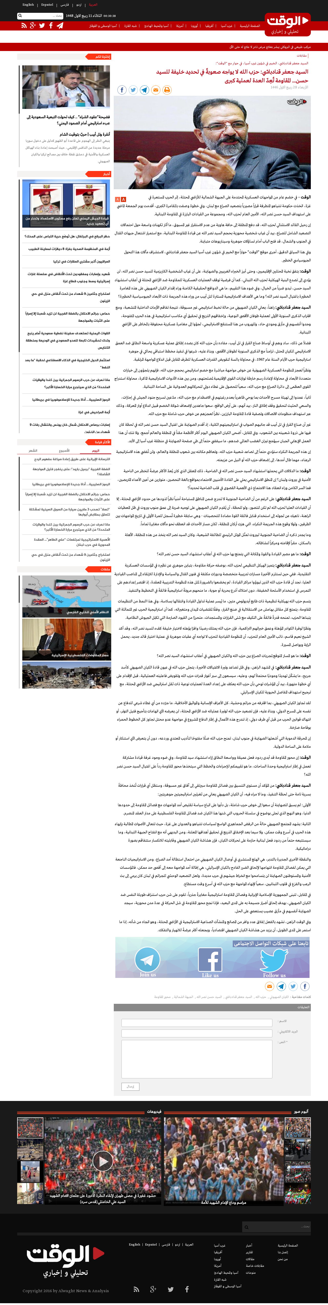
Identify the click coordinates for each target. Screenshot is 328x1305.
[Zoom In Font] (123, 201)
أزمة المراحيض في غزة (94, 412)
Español (47, 5)
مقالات (250, 1259)
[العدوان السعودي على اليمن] (66, 683)
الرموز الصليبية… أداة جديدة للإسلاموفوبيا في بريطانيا (71, 400)
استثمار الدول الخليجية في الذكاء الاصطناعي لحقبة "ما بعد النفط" (67, 364)
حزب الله (261, 997)
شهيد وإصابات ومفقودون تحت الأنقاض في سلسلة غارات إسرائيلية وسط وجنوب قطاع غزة (69, 277)
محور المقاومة (162, 997)
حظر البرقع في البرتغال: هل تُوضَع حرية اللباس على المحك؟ (67, 236)
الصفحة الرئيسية (250, 26)
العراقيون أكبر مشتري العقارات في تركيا (81, 262)
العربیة (93, 5)
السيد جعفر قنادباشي (239, 997)
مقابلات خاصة (255, 1266)
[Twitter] (171, 1290)
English (28, 5)
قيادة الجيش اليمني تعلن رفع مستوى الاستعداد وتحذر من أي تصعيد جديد (67, 221)
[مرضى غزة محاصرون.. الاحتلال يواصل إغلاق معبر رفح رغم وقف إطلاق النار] (30, 1193)
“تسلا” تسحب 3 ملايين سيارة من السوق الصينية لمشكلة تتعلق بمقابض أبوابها (69, 512)
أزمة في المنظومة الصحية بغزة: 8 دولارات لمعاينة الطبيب (69, 249)
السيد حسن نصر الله (210, 997)
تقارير (249, 1252)
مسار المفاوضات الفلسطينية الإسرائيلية (80, 655)
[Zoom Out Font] (117, 201)
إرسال (130, 1087)
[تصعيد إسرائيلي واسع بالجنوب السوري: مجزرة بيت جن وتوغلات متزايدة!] (30, 1149)
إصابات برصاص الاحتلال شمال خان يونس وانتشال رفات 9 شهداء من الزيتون (70, 428)
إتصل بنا (283, 1252)
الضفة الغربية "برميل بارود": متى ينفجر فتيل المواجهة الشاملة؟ (71, 472)
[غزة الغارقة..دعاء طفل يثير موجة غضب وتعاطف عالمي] (30, 1171)
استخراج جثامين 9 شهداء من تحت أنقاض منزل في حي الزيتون (71, 297)
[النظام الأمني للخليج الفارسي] (66, 596)
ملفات (105, 569)
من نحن (283, 1259)
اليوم (95, 451)
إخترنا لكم (103, 57)
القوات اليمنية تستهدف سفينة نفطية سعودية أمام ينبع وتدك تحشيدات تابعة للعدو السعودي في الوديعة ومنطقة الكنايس (68, 341)
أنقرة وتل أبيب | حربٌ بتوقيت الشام (85, 134)
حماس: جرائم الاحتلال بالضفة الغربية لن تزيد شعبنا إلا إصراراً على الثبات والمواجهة (67, 317)
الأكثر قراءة (102, 442)
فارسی (64, 5)
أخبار (106, 174)
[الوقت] (287, 25)
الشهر (33, 450)
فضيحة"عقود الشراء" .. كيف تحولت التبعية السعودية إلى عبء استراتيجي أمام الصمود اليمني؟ (68, 120)
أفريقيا (209, 26)
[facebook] (187, 1290)
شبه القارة (130, 26)
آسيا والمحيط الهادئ (156, 26)
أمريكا (179, 26)
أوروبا (194, 26)
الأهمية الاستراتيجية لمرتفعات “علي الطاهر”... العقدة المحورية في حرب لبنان (72, 542)
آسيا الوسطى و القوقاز (103, 26)
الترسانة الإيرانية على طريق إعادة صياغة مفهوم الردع (72, 459)
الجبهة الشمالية (184, 997)
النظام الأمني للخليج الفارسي (88, 612)
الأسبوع (64, 450)
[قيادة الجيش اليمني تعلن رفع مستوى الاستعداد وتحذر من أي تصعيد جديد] (66, 203)
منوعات (251, 1273)
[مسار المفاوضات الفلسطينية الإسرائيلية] (66, 640)
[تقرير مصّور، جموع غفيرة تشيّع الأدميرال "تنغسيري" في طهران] (298, 1171)
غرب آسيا (226, 26)
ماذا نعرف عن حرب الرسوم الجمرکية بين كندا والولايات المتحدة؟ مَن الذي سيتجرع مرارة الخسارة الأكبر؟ (71, 383)
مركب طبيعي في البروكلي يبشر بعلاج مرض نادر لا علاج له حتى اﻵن (270, 47)
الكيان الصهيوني (279, 997)
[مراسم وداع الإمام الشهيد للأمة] (298, 1127)
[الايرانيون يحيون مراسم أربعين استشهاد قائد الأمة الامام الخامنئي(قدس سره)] (298, 1149)
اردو (78, 5)
